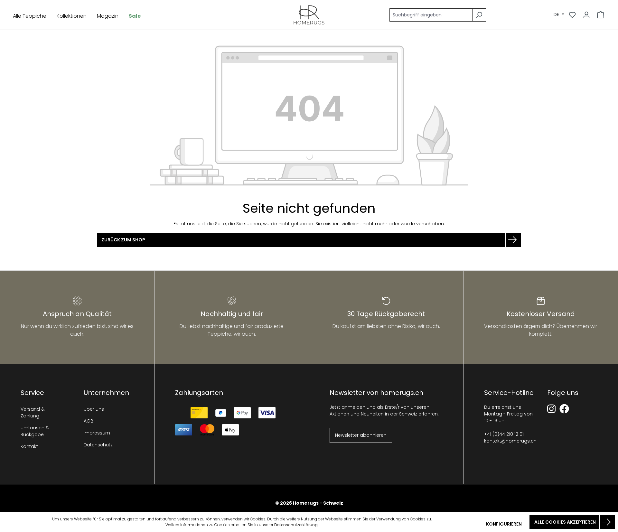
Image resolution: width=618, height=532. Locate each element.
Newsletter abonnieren (361, 435)
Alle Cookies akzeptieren (565, 522)
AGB (88, 421)
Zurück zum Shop (123, 240)
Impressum (97, 433)
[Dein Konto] (586, 14)
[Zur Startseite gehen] (309, 14)
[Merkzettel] (572, 14)
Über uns (94, 409)
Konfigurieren (504, 524)
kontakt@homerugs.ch (510, 441)
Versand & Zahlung (32, 412)
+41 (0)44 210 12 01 (504, 434)
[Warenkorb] (601, 14)
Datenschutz (98, 445)
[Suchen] (479, 15)
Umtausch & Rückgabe (35, 431)
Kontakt (29, 446)
